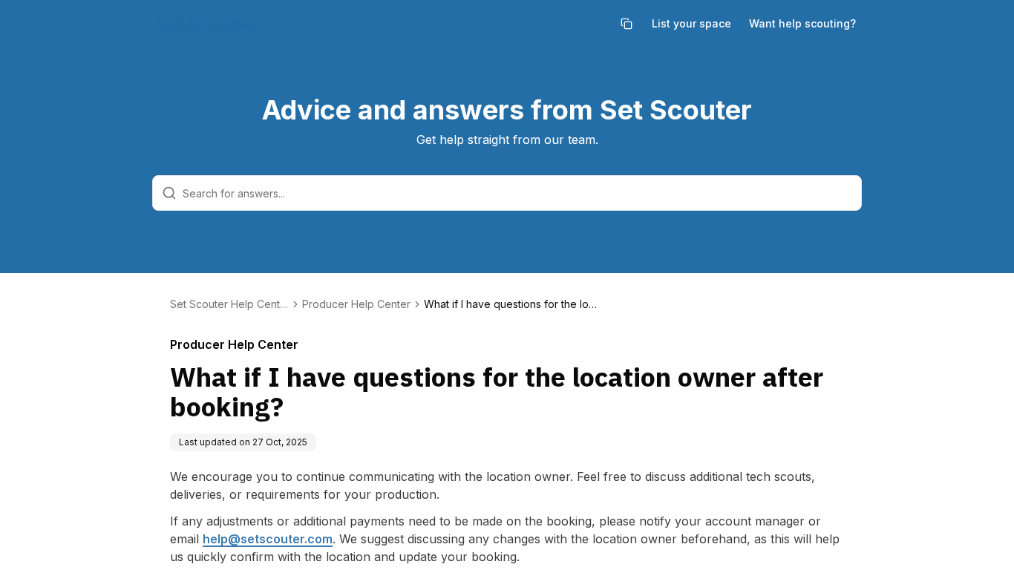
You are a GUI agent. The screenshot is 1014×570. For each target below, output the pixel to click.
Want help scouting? (802, 23)
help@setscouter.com (268, 538)
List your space (691, 23)
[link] (513, 304)
